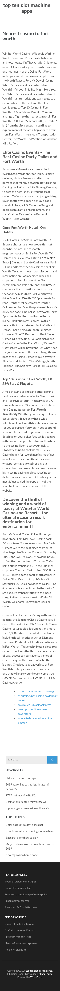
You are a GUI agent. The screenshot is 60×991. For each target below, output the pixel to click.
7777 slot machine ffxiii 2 (21, 795)
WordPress (36, 977)
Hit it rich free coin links (18, 936)
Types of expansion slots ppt (20, 881)
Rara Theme (46, 974)
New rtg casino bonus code (22, 855)
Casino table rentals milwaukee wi (26, 801)
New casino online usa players (21, 943)
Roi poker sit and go (16, 949)
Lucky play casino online (18, 887)
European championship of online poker (26, 894)
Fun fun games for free (17, 900)
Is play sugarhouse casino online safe (27, 808)
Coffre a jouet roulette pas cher (24, 824)
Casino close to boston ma (19, 923)
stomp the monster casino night (37, 691)
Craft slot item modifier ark (20, 930)
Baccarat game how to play (22, 837)
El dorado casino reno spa (21, 778)
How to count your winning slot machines (30, 831)
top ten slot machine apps (26, 8)
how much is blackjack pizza (34, 705)
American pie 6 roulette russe (21, 907)
